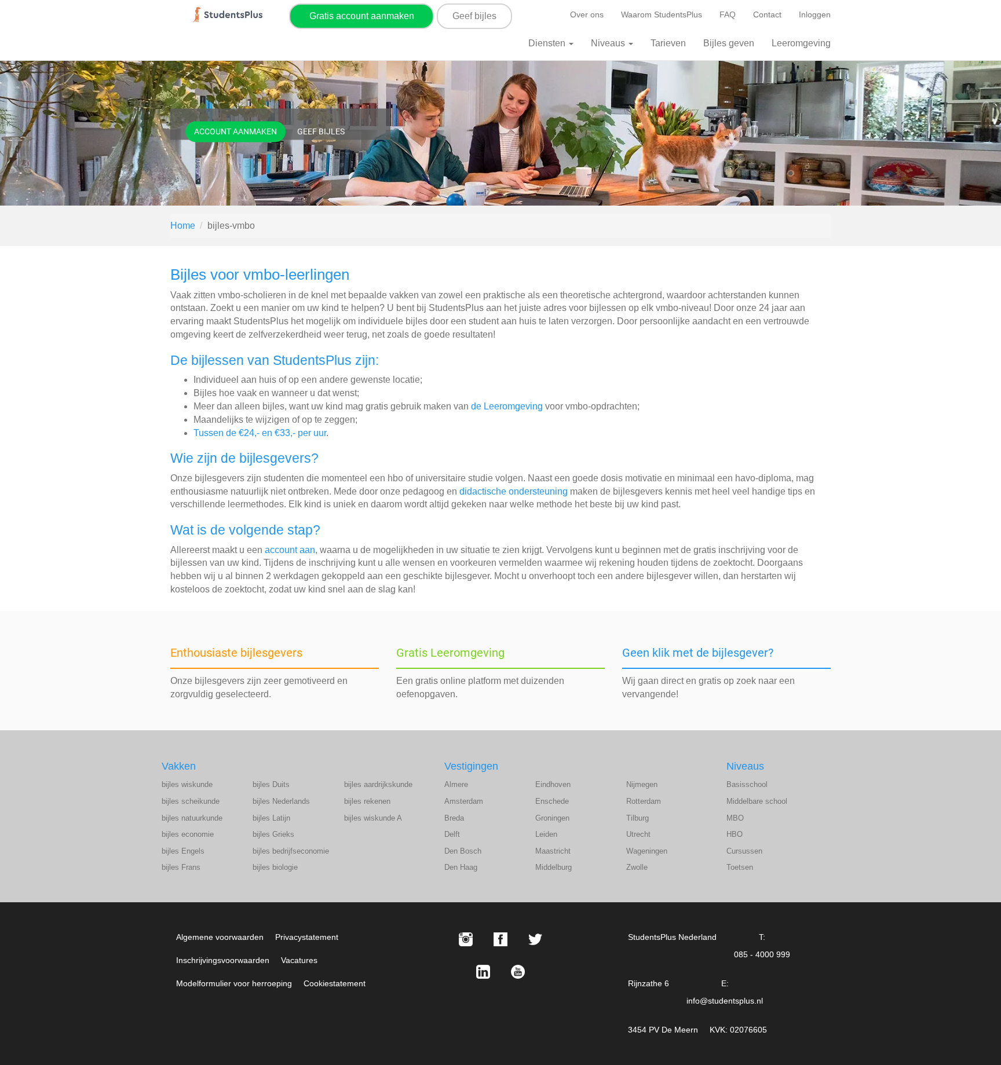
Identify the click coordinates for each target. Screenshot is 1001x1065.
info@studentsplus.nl (724, 1000)
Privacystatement (306, 937)
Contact (767, 14)
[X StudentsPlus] (535, 939)
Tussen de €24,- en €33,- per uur (259, 433)
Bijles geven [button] (728, 43)
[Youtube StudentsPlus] (518, 972)
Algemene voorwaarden (220, 937)
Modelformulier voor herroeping (234, 983)
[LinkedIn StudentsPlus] (483, 972)
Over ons (587, 14)
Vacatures (299, 960)
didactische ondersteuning (513, 491)
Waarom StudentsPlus (661, 14)
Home (182, 225)
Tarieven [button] (668, 43)
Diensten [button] (548, 43)
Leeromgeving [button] (801, 43)
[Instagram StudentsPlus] (466, 939)
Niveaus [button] (609, 43)
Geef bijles (474, 16)
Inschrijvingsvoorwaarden (222, 960)
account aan (290, 550)
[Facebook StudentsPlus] (500, 939)
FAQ (727, 14)
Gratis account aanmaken (361, 16)
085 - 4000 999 (762, 954)
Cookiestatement (335, 983)
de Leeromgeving (507, 406)
